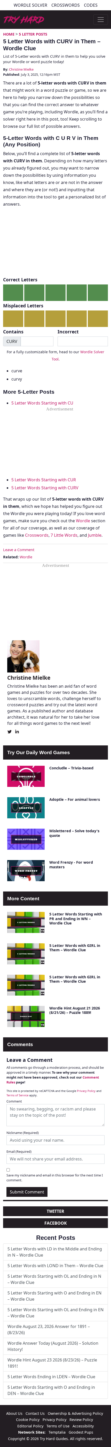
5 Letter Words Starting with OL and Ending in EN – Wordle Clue (55, 1313)
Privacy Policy (86, 1091)
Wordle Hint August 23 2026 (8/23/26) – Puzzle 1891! (52, 1363)
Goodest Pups (81, 1432)
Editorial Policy (30, 1426)
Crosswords (65, 5)
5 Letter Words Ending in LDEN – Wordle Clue (51, 1376)
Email (18, 1151)
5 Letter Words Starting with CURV (44, 488)
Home (8, 34)
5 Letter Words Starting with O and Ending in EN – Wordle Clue (54, 1296)
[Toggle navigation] (100, 19)
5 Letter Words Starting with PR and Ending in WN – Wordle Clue (75, 919)
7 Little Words (64, 535)
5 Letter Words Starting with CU (42, 403)
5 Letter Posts (33, 34)
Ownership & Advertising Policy (75, 1413)
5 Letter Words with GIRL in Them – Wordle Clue (74, 947)
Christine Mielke (21, 69)
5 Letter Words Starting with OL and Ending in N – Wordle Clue (54, 1279)
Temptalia (57, 1432)
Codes (91, 5)
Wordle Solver (30, 5)
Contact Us (35, 1413)
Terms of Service (17, 1095)
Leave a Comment (18, 549)
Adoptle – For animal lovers (74, 799)
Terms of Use (57, 1426)
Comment (14, 1101)
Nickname (22, 1132)
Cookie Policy (27, 1419)
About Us (14, 1413)
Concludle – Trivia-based (71, 767)
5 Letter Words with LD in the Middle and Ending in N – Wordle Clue (54, 1252)
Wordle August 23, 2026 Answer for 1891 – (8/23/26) (48, 1329)
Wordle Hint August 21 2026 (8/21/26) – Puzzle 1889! (74, 1010)
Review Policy (81, 1419)
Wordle (83, 521)
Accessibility (83, 1426)
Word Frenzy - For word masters (71, 864)
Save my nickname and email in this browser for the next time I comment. (54, 1177)
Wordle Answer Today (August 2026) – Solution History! (52, 1346)
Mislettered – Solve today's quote (74, 833)
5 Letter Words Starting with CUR (43, 480)
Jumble (94, 535)
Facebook (55, 1223)
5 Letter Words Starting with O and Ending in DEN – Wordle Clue (51, 1390)
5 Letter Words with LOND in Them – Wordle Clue (55, 1265)
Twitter (55, 1211)
